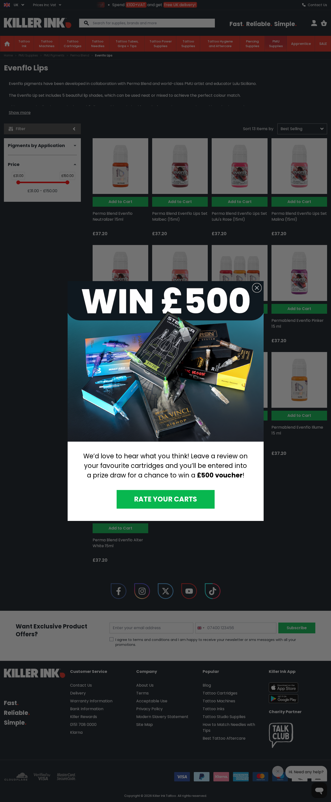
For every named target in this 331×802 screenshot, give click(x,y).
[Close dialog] (257, 288)
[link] (166, 361)
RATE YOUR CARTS (165, 499)
